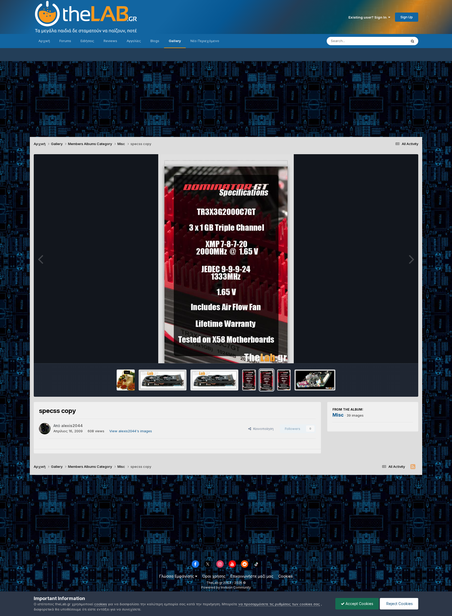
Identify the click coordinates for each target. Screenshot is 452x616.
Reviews (110, 41)
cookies (100, 604)
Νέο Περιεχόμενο (204, 41)
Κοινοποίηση (262, 429)
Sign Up (406, 17)
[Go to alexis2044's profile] (44, 428)
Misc (338, 415)
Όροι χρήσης (213, 576)
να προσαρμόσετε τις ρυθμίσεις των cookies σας (279, 604)
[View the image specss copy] (249, 380)
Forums (65, 41)
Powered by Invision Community (226, 587)
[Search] (412, 41)
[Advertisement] (226, 97)
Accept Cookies (358, 603)
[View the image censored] (126, 380)
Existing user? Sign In (368, 17)
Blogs (154, 41)
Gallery (175, 41)
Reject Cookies (399, 603)
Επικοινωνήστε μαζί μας (251, 576)
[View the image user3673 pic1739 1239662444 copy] (315, 380)
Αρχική (44, 41)
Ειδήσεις (87, 41)
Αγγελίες (134, 41)
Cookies (285, 576)
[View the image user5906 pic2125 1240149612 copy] (163, 380)
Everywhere (390, 41)
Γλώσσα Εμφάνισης (177, 576)
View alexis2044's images (130, 431)
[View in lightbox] (226, 258)
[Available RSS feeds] (413, 466)
